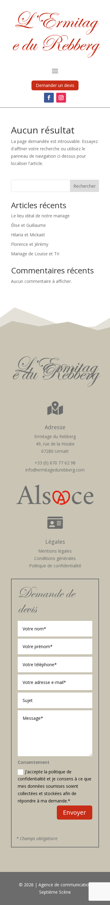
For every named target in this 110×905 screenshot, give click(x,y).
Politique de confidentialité (55, 566)
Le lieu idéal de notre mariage (40, 216)
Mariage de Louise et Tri (35, 254)
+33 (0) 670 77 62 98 (55, 463)
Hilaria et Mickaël (28, 235)
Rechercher (84, 186)
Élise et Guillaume (28, 225)
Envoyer (74, 812)
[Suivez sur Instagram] (61, 98)
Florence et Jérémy (29, 244)
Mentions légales (55, 551)
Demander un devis (55, 85)
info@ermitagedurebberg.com (55, 470)
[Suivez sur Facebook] (49, 98)
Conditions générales (55, 558)
